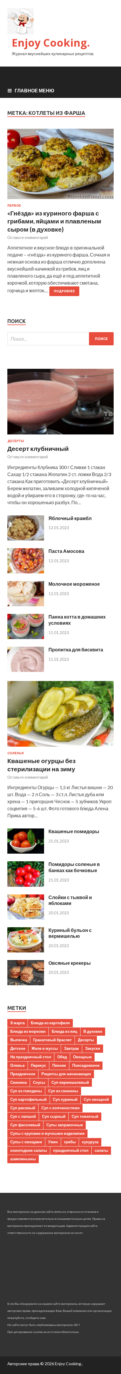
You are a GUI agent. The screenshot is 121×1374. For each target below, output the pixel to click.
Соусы (39, 1082)
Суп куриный (65, 1099)
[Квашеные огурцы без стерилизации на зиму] (60, 747)
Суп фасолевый (25, 1124)
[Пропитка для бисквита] (25, 670)
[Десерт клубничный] (60, 435)
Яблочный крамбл (70, 518)
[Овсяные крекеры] (25, 983)
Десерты (15, 441)
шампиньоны (23, 1158)
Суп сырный (53, 1116)
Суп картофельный (28, 1099)
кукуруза (90, 1141)
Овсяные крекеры (69, 963)
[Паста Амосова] (25, 571)
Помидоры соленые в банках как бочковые (74, 867)
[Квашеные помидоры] (25, 852)
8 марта (17, 1022)
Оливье (17, 1065)
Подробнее (64, 291)
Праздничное (22, 1073)
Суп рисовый (22, 1107)
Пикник (59, 1065)
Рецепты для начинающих (66, 1073)
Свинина (18, 1082)
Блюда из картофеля (50, 1022)
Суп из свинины (63, 1090)
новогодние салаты (28, 1150)
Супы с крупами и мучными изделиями (47, 1133)
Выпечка (18, 1039)
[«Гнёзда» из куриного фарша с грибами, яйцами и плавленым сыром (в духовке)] (60, 166)
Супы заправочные (64, 1124)
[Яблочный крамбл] (25, 538)
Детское (17, 1048)
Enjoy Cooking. (51, 42)
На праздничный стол (30, 1056)
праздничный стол (70, 1150)
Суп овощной (96, 1099)
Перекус (38, 1065)
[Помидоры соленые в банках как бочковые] (25, 885)
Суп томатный (85, 1116)
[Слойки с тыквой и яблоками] (25, 917)
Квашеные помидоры (73, 831)
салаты (101, 1150)
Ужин (53, 1141)
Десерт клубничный (38, 448)
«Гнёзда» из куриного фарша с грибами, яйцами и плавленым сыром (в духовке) (54, 221)
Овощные (82, 1056)
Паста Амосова (66, 551)
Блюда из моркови (28, 1031)
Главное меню (34, 90)
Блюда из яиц (64, 1031)
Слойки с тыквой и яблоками (70, 900)
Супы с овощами (26, 1141)
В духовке (92, 1031)
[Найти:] (60, 338)
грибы (70, 1141)
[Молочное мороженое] (25, 604)
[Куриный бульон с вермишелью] (25, 950)
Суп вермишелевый (70, 1082)
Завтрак (71, 1048)
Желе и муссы (44, 1048)
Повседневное (86, 1065)
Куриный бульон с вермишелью (70, 933)
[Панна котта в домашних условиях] (25, 637)
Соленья (15, 753)
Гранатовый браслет (52, 1039)
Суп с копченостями (60, 1107)
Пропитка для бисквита (75, 649)
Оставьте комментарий (27, 237)
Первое (14, 205)
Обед (62, 1056)
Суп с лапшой (23, 1116)
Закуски (92, 1048)
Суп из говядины (26, 1090)
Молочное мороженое (74, 584)
